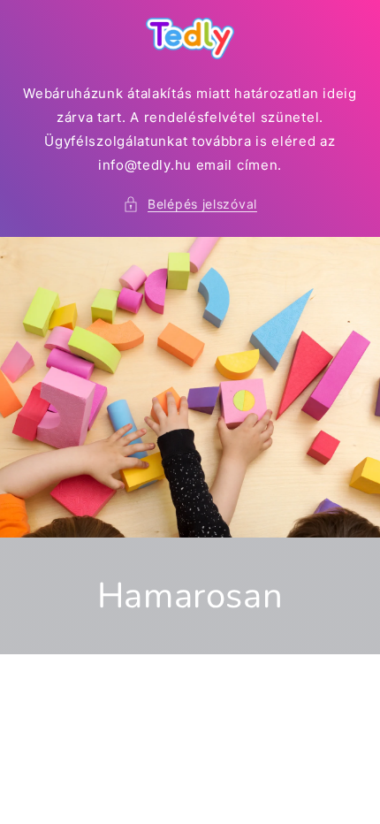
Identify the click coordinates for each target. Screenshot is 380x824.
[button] (190, 204)
